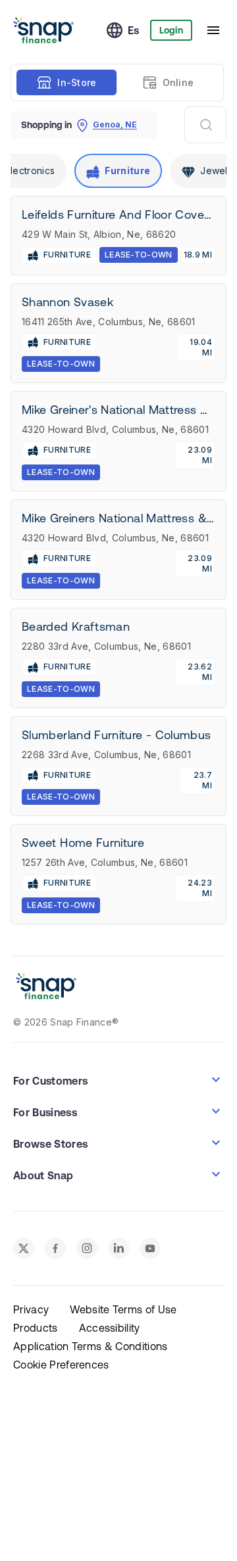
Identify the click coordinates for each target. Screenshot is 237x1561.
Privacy (31, 1309)
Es (134, 30)
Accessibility (109, 1328)
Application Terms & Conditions (90, 1346)
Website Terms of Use (123, 1309)
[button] (118, 1079)
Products (35, 1328)
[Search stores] (205, 124)
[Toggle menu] (213, 30)
